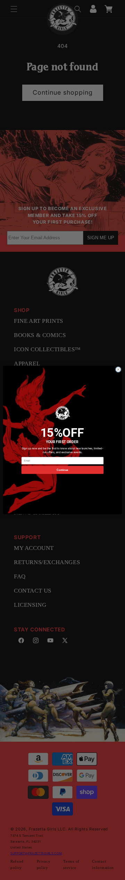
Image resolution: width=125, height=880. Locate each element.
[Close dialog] (118, 369)
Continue (62, 470)
